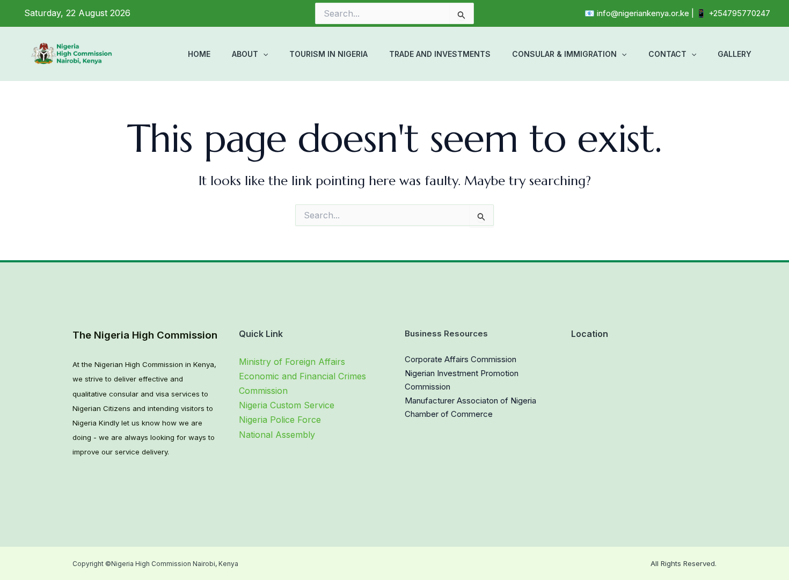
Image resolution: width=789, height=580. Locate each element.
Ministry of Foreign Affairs (292, 361)
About (245, 53)
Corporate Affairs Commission (460, 359)
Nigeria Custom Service (286, 405)
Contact (667, 53)
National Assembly (277, 434)
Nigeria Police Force (280, 419)
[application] (263, 54)
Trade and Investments (440, 53)
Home (199, 53)
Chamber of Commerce (449, 414)
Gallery (734, 53)
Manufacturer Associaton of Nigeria (470, 400)
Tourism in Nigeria (328, 53)
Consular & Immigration (564, 53)
